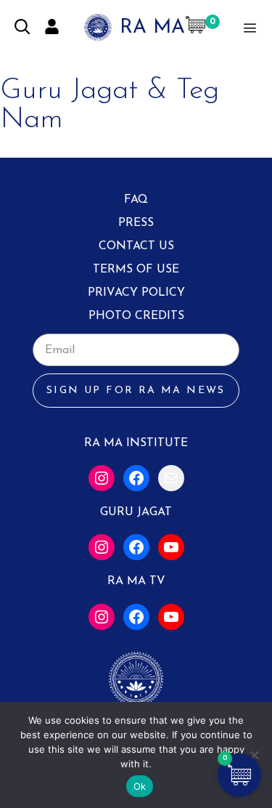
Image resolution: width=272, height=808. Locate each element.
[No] (254, 755)
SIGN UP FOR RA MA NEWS (136, 390)
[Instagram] (101, 478)
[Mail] (171, 478)
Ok (140, 786)
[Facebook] (136, 478)
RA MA (152, 28)
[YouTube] (171, 547)
